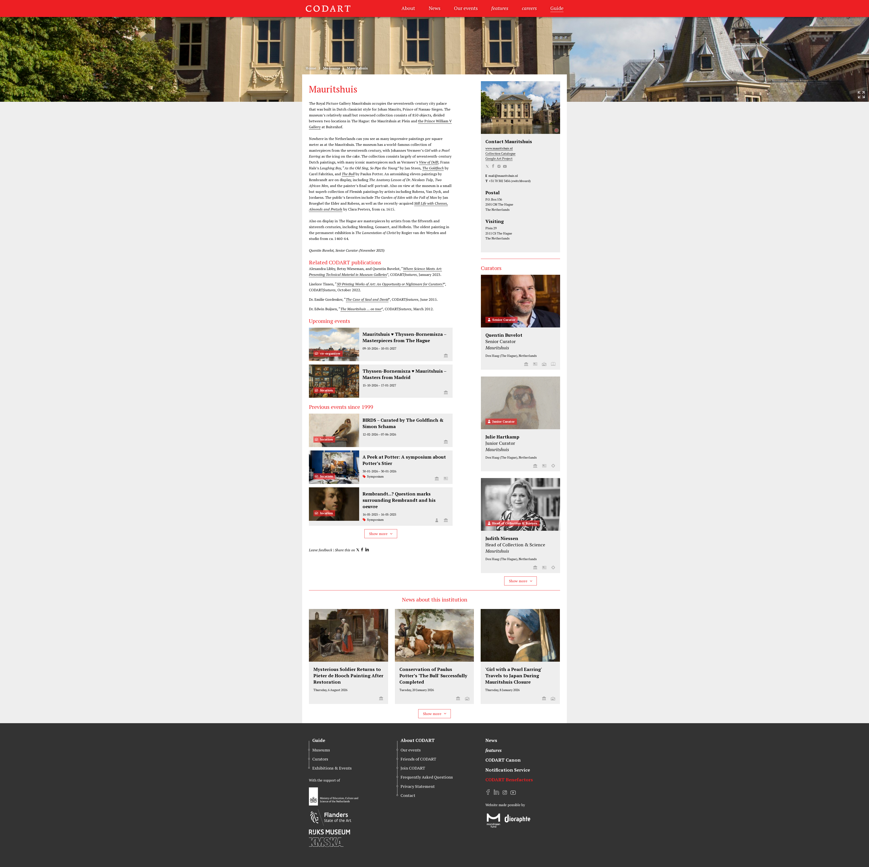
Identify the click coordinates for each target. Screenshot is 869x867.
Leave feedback (320, 549)
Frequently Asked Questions (427, 777)
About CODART (418, 740)
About (408, 8)
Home (311, 68)
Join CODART (413, 768)
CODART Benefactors (509, 780)
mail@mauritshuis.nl (503, 175)
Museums (331, 68)
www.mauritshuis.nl (499, 148)
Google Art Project (499, 158)
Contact (408, 795)
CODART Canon (503, 760)
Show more (378, 533)
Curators (320, 759)
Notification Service (507, 770)
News (434, 8)
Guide (556, 8)
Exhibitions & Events (332, 768)
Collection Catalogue (500, 153)
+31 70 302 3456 (499, 181)
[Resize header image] (861, 94)
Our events (466, 8)
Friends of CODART (418, 759)
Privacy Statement (418, 786)
